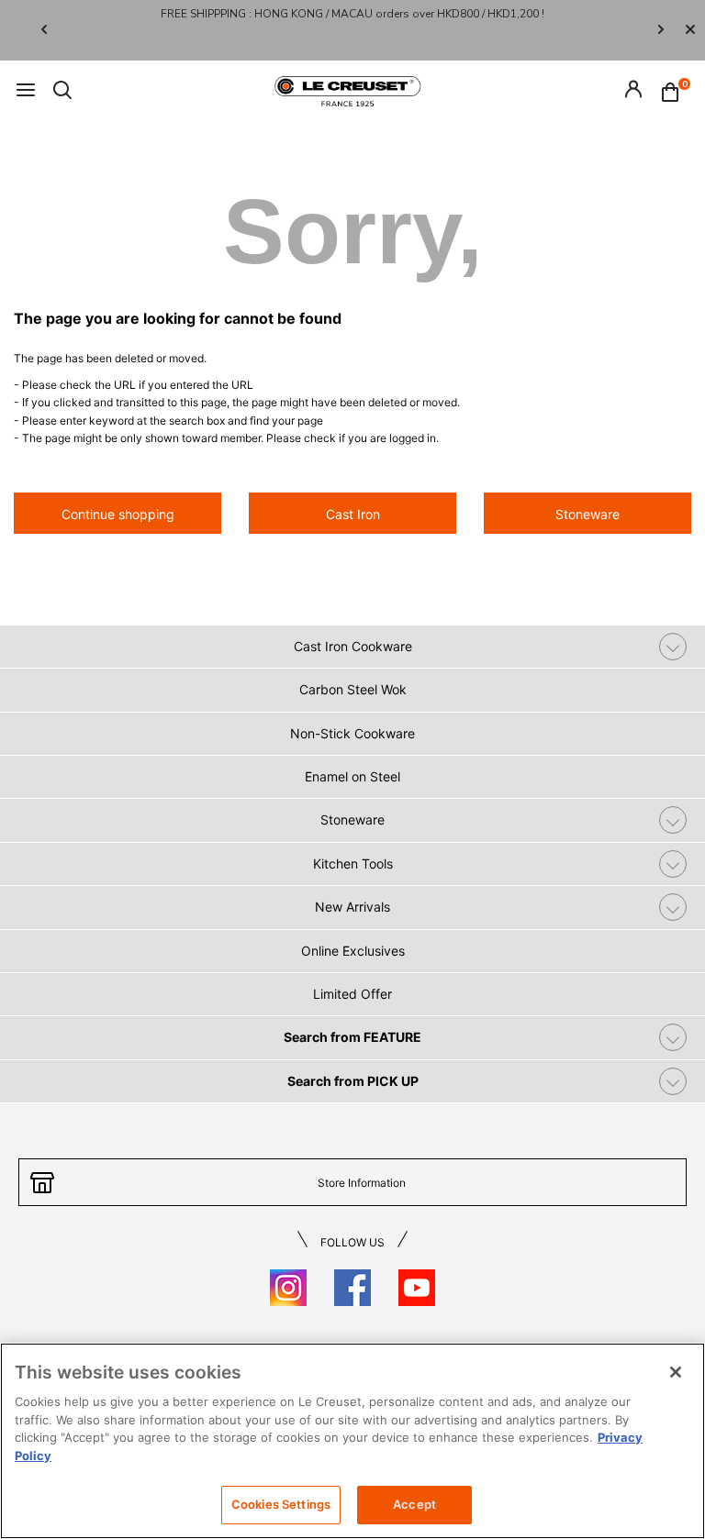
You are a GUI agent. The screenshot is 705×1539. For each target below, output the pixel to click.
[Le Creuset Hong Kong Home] (347, 90)
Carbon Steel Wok (353, 689)
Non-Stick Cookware (352, 733)
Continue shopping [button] (118, 514)
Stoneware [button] (587, 514)
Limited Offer (352, 994)
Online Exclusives (353, 950)
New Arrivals (352, 906)
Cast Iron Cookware (353, 646)
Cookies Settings (280, 1504)
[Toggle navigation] (26, 91)
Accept (414, 1504)
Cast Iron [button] (353, 514)
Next (661, 30)
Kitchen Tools (353, 863)
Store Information (362, 1183)
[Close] (690, 30)
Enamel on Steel (352, 776)
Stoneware (352, 819)
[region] (352, 1441)
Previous (44, 30)
